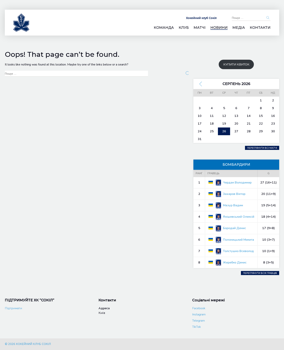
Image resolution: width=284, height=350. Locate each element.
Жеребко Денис (235, 262)
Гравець (213, 173)
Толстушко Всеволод (238, 251)
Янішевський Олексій (238, 217)
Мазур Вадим (233, 205)
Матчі (200, 28)
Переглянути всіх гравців (260, 273)
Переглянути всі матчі (262, 147)
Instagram (199, 314)
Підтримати (13, 308)
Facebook (198, 308)
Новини (219, 28)
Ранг (199, 173)
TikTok (196, 327)
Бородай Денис (234, 228)
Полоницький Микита (238, 240)
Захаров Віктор (234, 194)
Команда (164, 28)
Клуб (184, 28)
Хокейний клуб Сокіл (201, 18)
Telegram (198, 321)
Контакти (260, 28)
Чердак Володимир (237, 182)
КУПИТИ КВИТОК (236, 64)
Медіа (238, 28)
